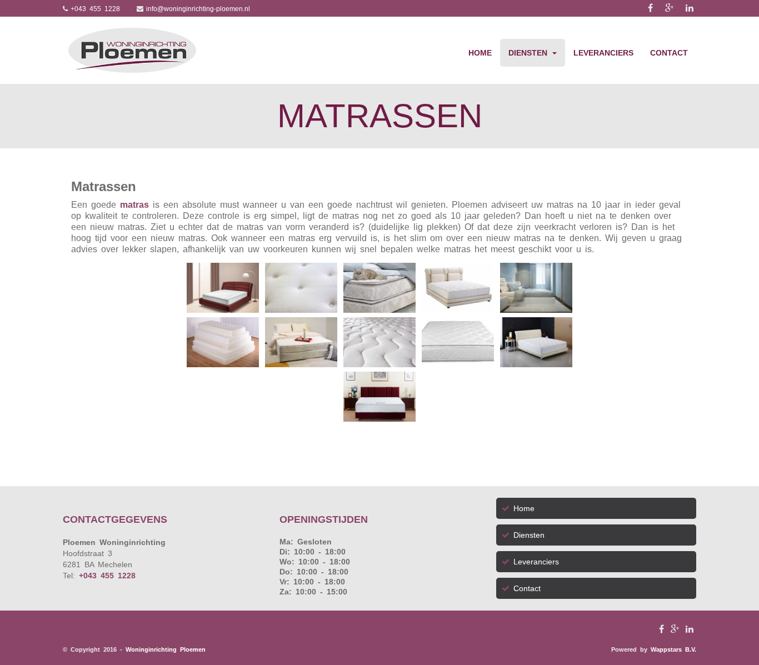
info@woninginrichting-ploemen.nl (198, 9)
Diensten (529, 52)
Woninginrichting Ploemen (166, 649)
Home (480, 52)
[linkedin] (691, 8)
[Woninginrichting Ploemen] (132, 50)
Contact (669, 52)
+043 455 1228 (95, 9)
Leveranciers (603, 52)
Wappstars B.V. (673, 649)
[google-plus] (672, 8)
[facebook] (654, 8)
